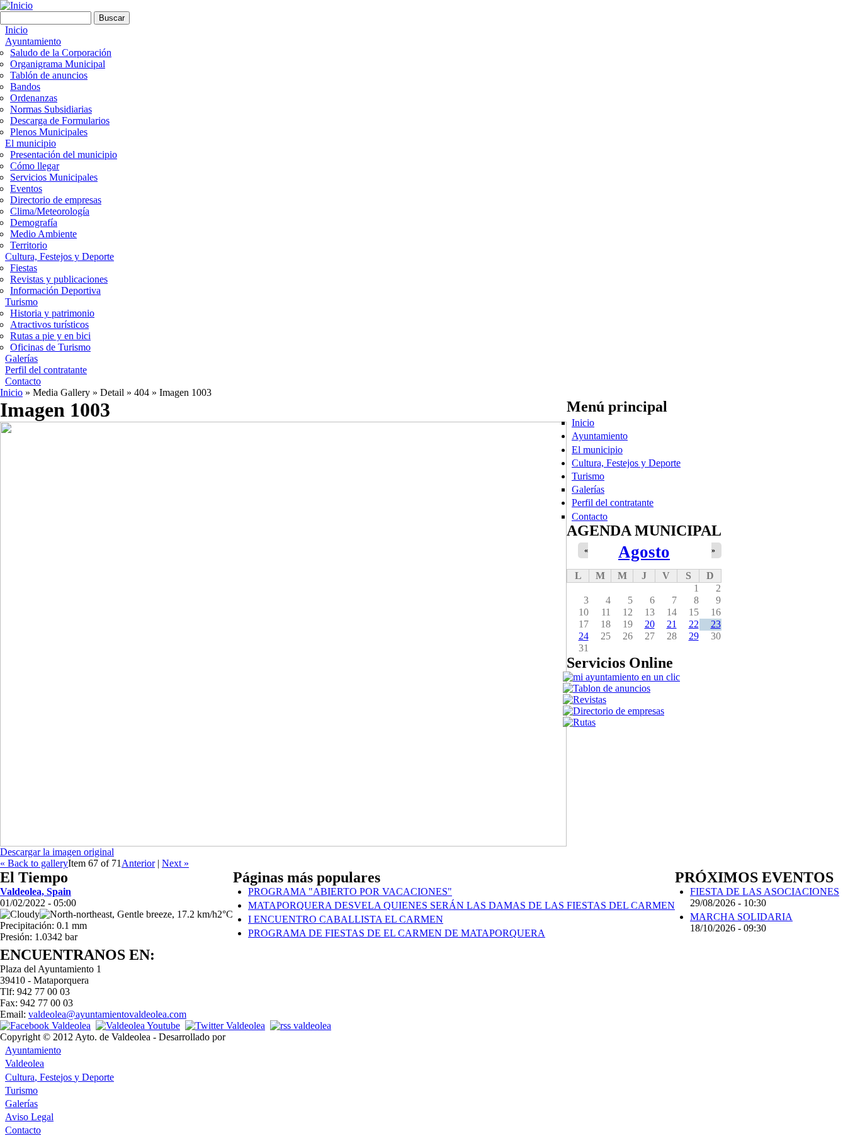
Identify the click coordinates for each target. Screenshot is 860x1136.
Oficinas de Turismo (50, 347)
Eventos (26, 188)
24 (584, 636)
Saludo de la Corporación (60, 52)
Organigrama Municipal (57, 64)
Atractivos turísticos (49, 324)
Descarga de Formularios (60, 120)
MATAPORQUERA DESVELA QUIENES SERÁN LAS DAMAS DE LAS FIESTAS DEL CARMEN (461, 905)
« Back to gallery (34, 863)
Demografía (33, 222)
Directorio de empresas (55, 199)
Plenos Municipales (49, 132)
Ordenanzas (33, 98)
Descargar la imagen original (57, 851)
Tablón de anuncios (49, 75)
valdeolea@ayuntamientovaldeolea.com (107, 1014)
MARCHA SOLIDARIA (741, 916)
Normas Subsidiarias (51, 109)
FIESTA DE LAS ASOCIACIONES (764, 891)
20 (650, 624)
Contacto (23, 381)
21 (672, 624)
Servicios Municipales (54, 177)
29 (694, 636)
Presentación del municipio (63, 154)
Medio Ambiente (43, 233)
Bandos (25, 86)
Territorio (28, 245)
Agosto (644, 552)
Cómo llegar (34, 165)
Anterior (138, 863)
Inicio (16, 30)
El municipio (30, 143)
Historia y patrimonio (52, 313)
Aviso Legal (29, 1116)
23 (716, 624)
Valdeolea (24, 1063)
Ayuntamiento (33, 41)
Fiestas (23, 267)
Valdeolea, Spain (35, 891)
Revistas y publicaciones (59, 279)
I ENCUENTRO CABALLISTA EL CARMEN (345, 919)
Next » (175, 863)
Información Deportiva (55, 290)
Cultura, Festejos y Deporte (59, 256)
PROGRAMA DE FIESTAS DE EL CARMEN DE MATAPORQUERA (396, 933)
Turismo (21, 301)
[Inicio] (16, 5)
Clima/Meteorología (49, 211)
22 (694, 624)
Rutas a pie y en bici (50, 335)
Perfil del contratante (46, 369)
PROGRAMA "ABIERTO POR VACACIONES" (350, 891)
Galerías (21, 358)
